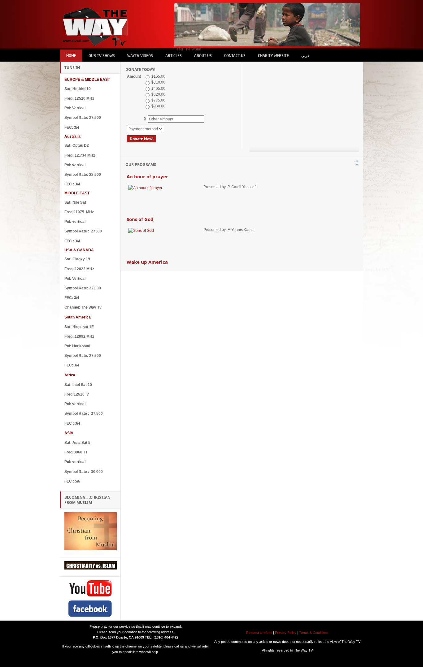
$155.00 (157, 76)
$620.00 (157, 94)
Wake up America (147, 261)
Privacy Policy (286, 633)
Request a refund (259, 633)
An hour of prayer (147, 176)
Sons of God (140, 218)
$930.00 (157, 106)
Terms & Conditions (314, 633)
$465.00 (157, 88)
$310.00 (157, 82)
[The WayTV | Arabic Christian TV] (96, 24)
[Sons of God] (165, 239)
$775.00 (157, 100)
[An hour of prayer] (165, 197)
